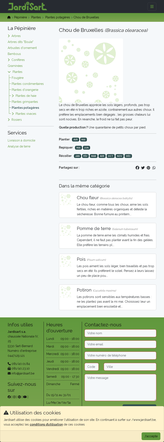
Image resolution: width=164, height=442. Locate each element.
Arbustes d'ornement (22, 48)
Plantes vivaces (26, 113)
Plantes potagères (57, 17)
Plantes (36, 17)
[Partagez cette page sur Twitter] (143, 167)
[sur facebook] (9, 397)
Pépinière (20, 17)
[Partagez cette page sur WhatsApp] (154, 167)
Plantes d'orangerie (25, 89)
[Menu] (152, 7)
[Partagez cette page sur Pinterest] (148, 167)
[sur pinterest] (19, 397)
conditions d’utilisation (46, 424)
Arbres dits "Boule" (20, 42)
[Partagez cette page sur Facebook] (137, 167)
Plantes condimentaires (28, 83)
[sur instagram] (14, 397)
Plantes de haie (26, 95)
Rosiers (17, 119)
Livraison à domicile (21, 140)
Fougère (17, 78)
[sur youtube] (25, 397)
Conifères (18, 60)
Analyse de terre (19, 146)
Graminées (15, 66)
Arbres (16, 36)
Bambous (14, 54)
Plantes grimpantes (25, 101)
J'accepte (151, 436)
